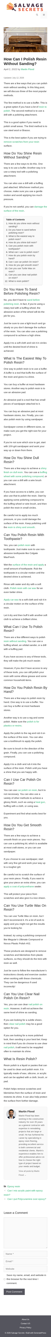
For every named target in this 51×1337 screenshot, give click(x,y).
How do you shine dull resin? (23, 242)
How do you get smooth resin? (24, 265)
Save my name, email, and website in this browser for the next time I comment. (26, 1279)
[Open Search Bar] (37, 15)
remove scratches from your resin (21, 142)
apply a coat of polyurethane (19, 886)
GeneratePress (40, 1333)
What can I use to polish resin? (24, 252)
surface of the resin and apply (28, 564)
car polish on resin (27, 790)
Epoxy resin (13, 1186)
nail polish (9, 1047)
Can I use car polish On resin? (23, 262)
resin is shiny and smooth (21, 527)
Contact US (25, 1323)
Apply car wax (11, 599)
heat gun (40, 802)
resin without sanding (15, 641)
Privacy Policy (25, 1327)
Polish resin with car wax (23, 588)
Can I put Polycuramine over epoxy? (26, 1199)
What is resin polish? (19, 281)
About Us (25, 1319)
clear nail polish (17, 1024)
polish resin (24, 545)
